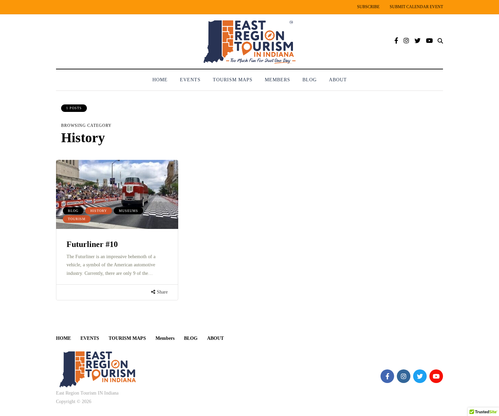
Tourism (77, 219)
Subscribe (368, 6)
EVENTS (190, 79)
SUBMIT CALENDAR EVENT (416, 6)
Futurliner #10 (92, 244)
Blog (73, 211)
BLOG (309, 79)
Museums (128, 211)
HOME (160, 79)
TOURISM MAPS (233, 79)
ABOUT (338, 79)
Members (277, 79)
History (98, 211)
